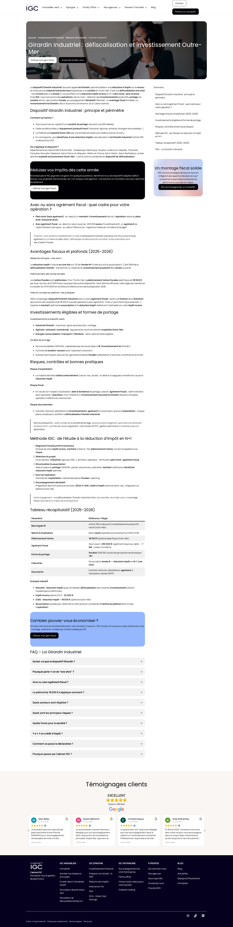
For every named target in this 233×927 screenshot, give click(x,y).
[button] (205, 831)
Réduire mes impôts (76, 37)
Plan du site (87, 921)
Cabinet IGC (36, 872)
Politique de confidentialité (57, 921)
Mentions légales (75, 921)
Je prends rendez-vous (72, 60)
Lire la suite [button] (36, 842)
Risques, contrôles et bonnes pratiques (174, 126)
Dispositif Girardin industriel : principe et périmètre (175, 96)
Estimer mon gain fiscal (42, 60)
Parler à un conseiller (185, 11)
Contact (179, 3)
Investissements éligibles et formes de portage (178, 120)
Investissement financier (51, 37)
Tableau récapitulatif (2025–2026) (172, 142)
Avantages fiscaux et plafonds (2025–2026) (176, 113)
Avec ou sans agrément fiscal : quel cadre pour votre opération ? (178, 106)
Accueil (32, 37)
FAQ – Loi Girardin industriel (168, 149)
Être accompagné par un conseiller (178, 186)
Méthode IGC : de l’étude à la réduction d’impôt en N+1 (178, 135)
